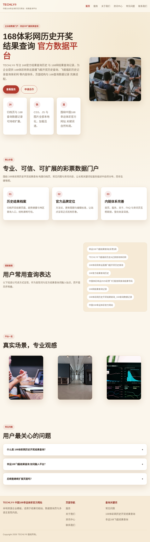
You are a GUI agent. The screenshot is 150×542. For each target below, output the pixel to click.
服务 (95, 6)
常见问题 (130, 6)
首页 (88, 6)
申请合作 (29, 89)
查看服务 (11, 89)
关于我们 (105, 6)
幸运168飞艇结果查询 (116, 519)
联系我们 (142, 6)
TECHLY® (20, 6)
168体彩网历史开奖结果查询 (120, 514)
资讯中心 (118, 6)
